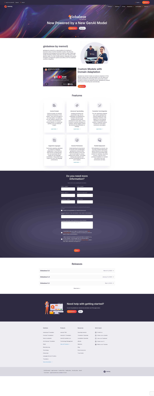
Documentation (71, 311)
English (137, 2)
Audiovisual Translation (48, 332)
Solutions (117, 6)
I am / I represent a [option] (66, 216)
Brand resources (82, 350)
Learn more (81, 86)
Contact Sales (73, 30)
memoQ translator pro (65, 338)
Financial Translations (48, 335)
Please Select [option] (81, 195)
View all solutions (47, 362)
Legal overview (54, 370)
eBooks (79, 341)
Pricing (123, 6)
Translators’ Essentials (83, 335)
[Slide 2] (78, 36)
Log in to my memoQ (10, 2)
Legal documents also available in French (58, 372)
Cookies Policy (61, 370)
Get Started (146, 2)
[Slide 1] (75, 36)
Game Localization (47, 338)
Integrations (129, 6)
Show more (76, 288)
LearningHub (138, 6)
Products (110, 6)
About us (146, 6)
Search (23, 2)
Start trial (82, 30)
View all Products (64, 344)
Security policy (75, 370)
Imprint (80, 370)
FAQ (80, 311)
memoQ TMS (63, 332)
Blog (79, 347)
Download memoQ (82, 332)
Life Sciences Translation (49, 341)
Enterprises (45, 353)
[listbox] (85, 195)
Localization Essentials (83, 338)
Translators (45, 359)
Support (17, 2)
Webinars (80, 344)
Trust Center (46, 372)
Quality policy (68, 370)
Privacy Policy (84, 239)
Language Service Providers (49, 356)
